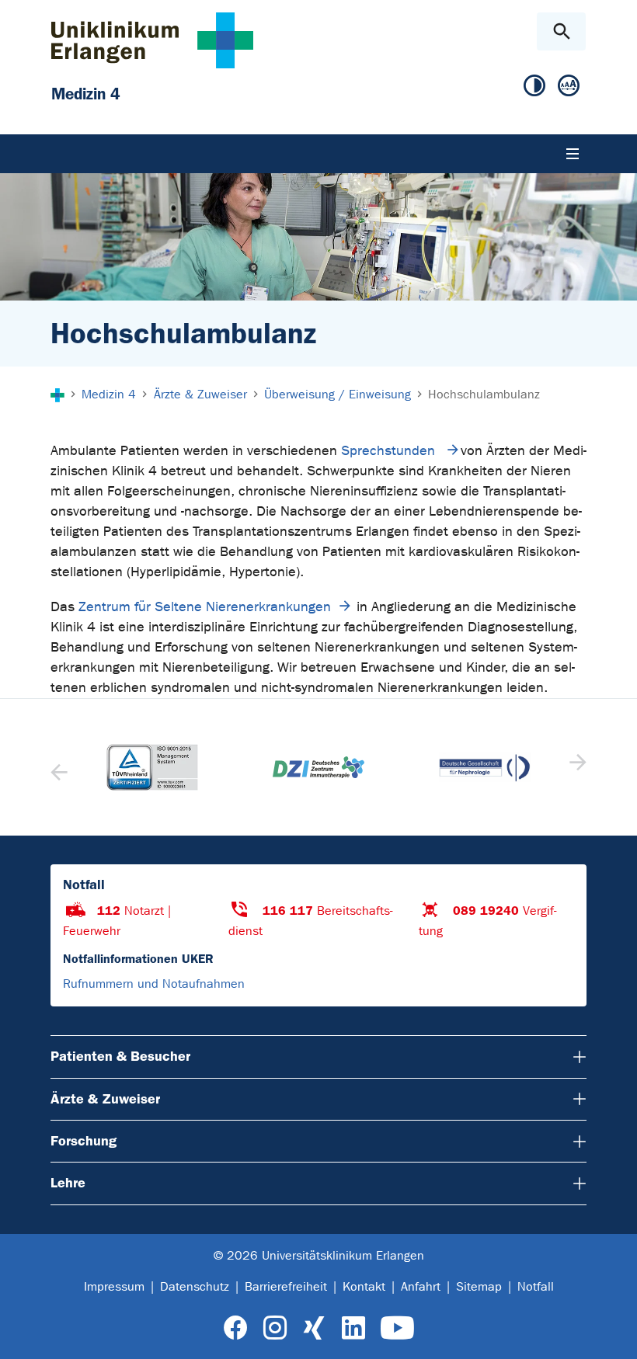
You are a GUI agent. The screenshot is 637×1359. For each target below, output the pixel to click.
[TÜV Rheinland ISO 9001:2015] (152, 767)
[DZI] (318, 767)
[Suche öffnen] (561, 31)
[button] (576, 767)
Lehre (67, 1182)
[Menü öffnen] (572, 153)
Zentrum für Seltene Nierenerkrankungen (204, 607)
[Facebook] (236, 1328)
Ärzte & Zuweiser (105, 1098)
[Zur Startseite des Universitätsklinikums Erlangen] (152, 40)
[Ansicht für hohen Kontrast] (534, 86)
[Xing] (313, 1328)
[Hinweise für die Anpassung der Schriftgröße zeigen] (569, 86)
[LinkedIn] (353, 1328)
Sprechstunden (390, 451)
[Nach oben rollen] (612, 1333)
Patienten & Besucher (120, 1056)
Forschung (83, 1140)
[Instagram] (275, 1328)
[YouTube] (397, 1328)
